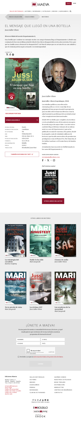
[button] (71, 11)
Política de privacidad (11, 389)
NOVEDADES (37, 11)
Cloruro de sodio (61, 260)
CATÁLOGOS (46, 11)
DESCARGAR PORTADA (13, 113)
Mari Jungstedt (35, 262)
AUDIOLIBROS (63, 11)
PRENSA (32, 387)
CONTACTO (58, 392)
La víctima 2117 (36, 307)
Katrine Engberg (11, 264)
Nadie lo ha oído (36, 260)
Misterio (47, 218)
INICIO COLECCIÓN (15, 17)
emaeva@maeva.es (11, 386)
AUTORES (28, 11)
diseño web (8, 394)
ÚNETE (69, 3)
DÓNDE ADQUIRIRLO (13, 120)
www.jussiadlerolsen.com (51, 157)
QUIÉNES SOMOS (60, 377)
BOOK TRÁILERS (59, 382)
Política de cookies (11, 392)
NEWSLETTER (59, 387)
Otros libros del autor (53, 201)
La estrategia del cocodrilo (12, 261)
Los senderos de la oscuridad (62, 308)
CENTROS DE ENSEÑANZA (63, 390)
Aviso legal (8, 388)
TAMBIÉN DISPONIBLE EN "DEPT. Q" (22, 154)
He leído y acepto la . (41, 357)
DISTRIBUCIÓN (59, 385)
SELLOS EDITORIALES (16, 11)
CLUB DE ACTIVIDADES (37, 392)
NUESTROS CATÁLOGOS (62, 379)
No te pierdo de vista (13, 307)
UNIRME (40, 364)
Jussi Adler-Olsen (12, 30)
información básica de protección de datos (48, 357)
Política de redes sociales (13, 391)
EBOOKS (54, 11)
